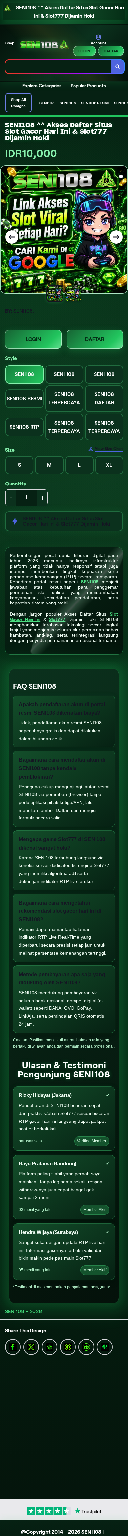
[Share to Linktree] (49, 1346)
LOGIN (84, 51)
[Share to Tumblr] (105, 1346)
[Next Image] (116, 237)
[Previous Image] (12, 237)
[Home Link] (44, 45)
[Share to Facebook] (31, 1346)
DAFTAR (111, 51)
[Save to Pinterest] (68, 1346)
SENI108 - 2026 (23, 1311)
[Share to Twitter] (13, 1346)
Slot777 (57, 619)
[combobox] (58, 66)
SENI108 (90, 581)
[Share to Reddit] (86, 1346)
